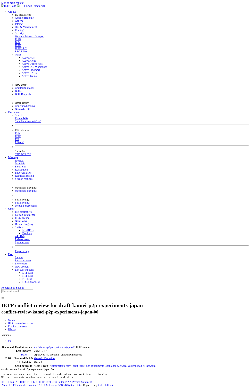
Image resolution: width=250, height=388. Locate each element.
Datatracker (38, 5)
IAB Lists (27, 278)
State (24, 354)
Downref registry (24, 224)
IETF (4, 382)
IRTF (18, 45)
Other (18, 54)
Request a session (24, 175)
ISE (17, 139)
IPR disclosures (23, 211)
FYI (29, 154)
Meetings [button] (13, 157)
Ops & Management (26, 27)
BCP (24, 154)
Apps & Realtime (24, 17)
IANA (68, 382)
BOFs (18, 91)
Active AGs (28, 57)
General (19, 20)
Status (11, 320)
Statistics (19, 227)
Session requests (23, 178)
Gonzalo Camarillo (44, 358)
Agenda (19, 160)
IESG (18, 39)
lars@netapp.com (60, 365)
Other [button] (11, 208)
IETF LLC (21, 48)
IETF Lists (27, 272)
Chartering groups (24, 87)
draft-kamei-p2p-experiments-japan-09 (54, 347)
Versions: (6, 335)
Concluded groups (25, 105)
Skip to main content (12, 2)
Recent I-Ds (21, 118)
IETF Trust (45, 382)
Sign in (19, 257)
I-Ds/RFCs (28, 230)
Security (19, 33)
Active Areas (29, 60)
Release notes (22, 239)
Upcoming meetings (26, 190)
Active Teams (29, 76)
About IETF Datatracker (14, 385)
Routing (19, 30)
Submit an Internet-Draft (28, 121)
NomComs (21, 221)
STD (18, 154)
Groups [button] (12, 11)
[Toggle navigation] (2, 297)
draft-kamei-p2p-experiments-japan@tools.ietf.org (100, 365)
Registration (21, 169)
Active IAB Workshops (34, 66)
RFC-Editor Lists (31, 281)
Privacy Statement (82, 382)
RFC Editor (21, 51)
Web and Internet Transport (29, 36)
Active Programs (31, 69)
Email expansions (17, 326)
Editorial (19, 142)
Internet (19, 23)
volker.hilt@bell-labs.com (141, 365)
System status (22, 242)
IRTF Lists (27, 275)
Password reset (23, 260)
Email (110, 385)
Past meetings (22, 202)
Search (18, 115)
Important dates (23, 172)
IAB (17, 42)
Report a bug (22, 251)
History (12, 329)
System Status (74, 385)
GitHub (102, 385)
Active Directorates (32, 63)
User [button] (10, 254)
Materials (20, 163)
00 (9, 340)
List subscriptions (24, 269)
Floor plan (20, 166)
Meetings (27, 233)
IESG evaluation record (21, 323)
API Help (20, 236)
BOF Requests (23, 94)
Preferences (21, 263)
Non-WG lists (22, 109)
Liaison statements (25, 214)
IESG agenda (22, 217)
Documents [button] (14, 112)
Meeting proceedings (26, 205)
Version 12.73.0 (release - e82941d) (47, 385)
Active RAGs (29, 72)
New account (22, 266)
